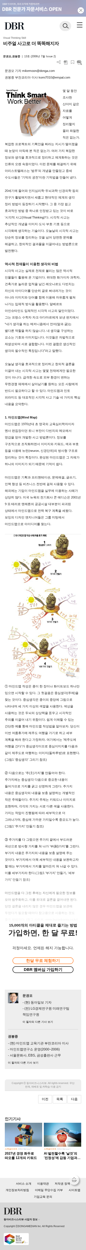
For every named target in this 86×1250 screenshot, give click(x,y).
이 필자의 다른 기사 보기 (38, 1021)
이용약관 (43, 1183)
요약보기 (79, 62)
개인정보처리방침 (17, 1190)
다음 (74, 1099)
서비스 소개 (23, 1183)
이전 (45, 1099)
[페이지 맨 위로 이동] (75, 1181)
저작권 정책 (62, 1183)
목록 (59, 1099)
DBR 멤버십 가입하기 (43, 969)
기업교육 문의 (43, 1196)
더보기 (58, 62)
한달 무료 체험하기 (43, 960)
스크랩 (72, 62)
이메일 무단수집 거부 (49, 1190)
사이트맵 (74, 1190)
